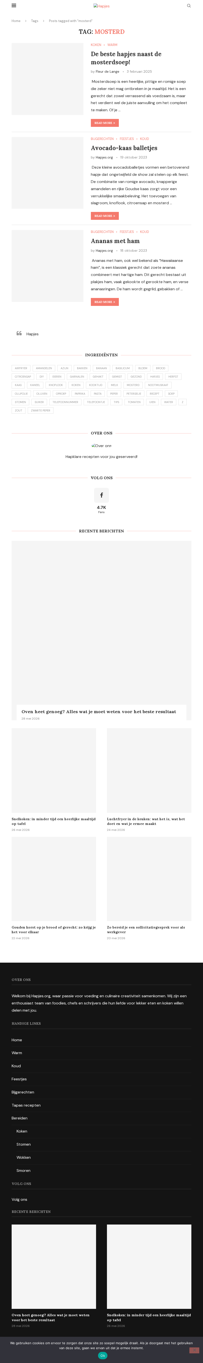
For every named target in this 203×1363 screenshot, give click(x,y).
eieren (56, 376)
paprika (80, 393)
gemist (117, 376)
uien (152, 402)
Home (16, 21)
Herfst (173, 376)
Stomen (24, 1144)
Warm (17, 1052)
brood (160, 368)
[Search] (188, 6)
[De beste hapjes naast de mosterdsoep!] (47, 79)
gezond (136, 376)
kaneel (35, 385)
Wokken (24, 1157)
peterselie (134, 393)
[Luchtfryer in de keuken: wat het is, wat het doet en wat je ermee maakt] (149, 770)
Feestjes (19, 1079)
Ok (103, 1356)
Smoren (23, 1170)
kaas (18, 385)
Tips (116, 402)
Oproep (61, 393)
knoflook (56, 385)
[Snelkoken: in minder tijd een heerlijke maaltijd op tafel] (54, 770)
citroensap (23, 376)
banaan (101, 368)
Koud (16, 1065)
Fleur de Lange (107, 71)
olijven (41, 393)
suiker (39, 402)
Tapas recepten (26, 1105)
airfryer (21, 368)
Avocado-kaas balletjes (124, 148)
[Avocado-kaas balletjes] (47, 173)
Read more (103, 123)
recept (154, 393)
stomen (20, 402)
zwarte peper (40, 410)
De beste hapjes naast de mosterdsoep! (126, 58)
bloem (142, 368)
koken (76, 385)
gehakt (98, 376)
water (168, 402)
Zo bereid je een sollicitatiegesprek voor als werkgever (146, 929)
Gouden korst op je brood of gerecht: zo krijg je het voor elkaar (54, 929)
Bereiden (19, 1118)
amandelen (44, 368)
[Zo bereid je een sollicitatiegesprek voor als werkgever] (149, 879)
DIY (42, 376)
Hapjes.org (104, 157)
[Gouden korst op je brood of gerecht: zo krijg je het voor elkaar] (54, 879)
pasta (98, 393)
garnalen (77, 376)
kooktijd (95, 385)
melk (114, 385)
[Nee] (194, 1350)
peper (114, 393)
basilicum (123, 368)
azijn (64, 368)
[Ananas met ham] (47, 266)
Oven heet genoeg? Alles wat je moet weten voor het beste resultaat (99, 711)
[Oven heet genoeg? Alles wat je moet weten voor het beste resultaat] (101, 630)
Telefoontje (96, 402)
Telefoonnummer (65, 402)
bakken (82, 368)
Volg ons (19, 1199)
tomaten (134, 402)
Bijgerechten (23, 1092)
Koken (22, 1131)
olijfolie (21, 393)
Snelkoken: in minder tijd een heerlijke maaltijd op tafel (54, 821)
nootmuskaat (158, 385)
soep (171, 393)
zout (18, 410)
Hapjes (32, 334)
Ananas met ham (115, 241)
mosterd (133, 385)
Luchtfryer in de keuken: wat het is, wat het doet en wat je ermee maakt (146, 821)
